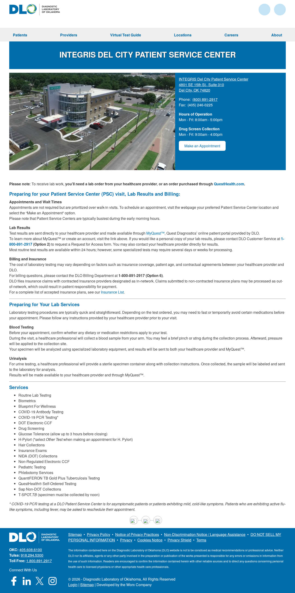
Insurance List (112, 292)
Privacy (126, 540)
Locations (183, 35)
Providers (68, 35)
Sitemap (75, 534)
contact (264, 9)
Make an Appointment (202, 145)
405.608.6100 (30, 549)
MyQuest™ (155, 233)
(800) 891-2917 (205, 99)
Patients (20, 35)
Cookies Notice (149, 540)
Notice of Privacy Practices (137, 534)
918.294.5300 (32, 555)
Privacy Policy (98, 534)
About (276, 35)
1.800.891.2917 (39, 560)
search (280, 9)
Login (72, 584)
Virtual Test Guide (125, 35)
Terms (201, 540)
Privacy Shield (179, 540)
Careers (231, 35)
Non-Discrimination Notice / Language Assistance (204, 534)
